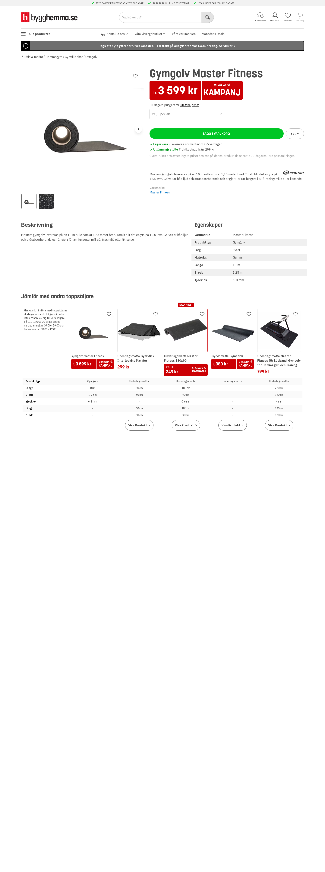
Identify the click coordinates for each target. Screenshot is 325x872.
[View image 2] (46, 201)
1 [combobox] (293, 133)
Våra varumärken (184, 34)
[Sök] (208, 17)
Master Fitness (160, 192)
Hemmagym (54, 57)
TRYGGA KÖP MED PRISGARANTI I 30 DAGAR (120, 3)
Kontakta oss (116, 34)
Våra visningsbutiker (148, 34)
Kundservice (260, 20)
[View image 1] (28, 201)
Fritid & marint (33, 57)
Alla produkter (39, 34)
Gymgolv (91, 57)
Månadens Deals (213, 34)
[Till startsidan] (49, 17)
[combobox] (187, 114)
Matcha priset (189, 105)
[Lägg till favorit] (135, 76)
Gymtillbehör (74, 57)
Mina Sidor (274, 20)
